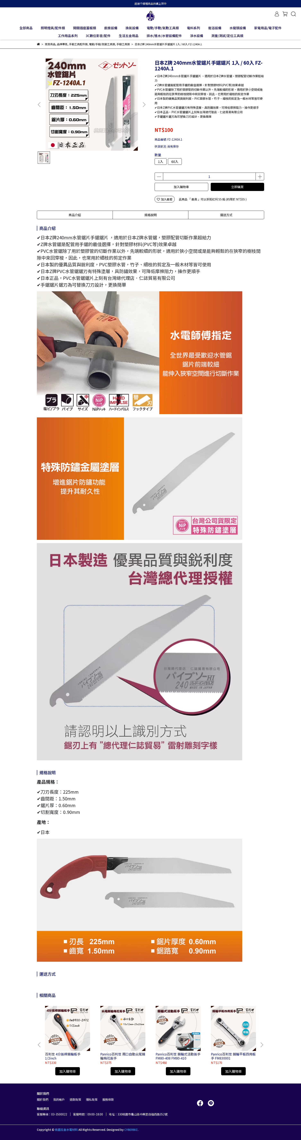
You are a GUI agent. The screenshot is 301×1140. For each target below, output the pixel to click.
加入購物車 (181, 187)
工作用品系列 (68, 35)
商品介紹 (75, 215)
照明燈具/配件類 (53, 28)
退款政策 (75, 1099)
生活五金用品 (128, 35)
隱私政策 (91, 1099)
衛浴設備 (214, 28)
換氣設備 (132, 28)
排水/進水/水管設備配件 (164, 35)
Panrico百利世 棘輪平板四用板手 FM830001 (233, 1056)
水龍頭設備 (238, 28)
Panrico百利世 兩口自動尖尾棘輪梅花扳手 (122, 1056)
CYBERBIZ (131, 1130)
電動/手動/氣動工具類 (163, 28)
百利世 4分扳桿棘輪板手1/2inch (62, 1056)
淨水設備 (196, 35)
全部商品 (26, 28)
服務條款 (108, 1099)
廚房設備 (110, 28)
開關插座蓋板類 (84, 28)
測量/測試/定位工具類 (227, 35)
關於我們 (42, 1099)
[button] (143, 104)
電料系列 (193, 28)
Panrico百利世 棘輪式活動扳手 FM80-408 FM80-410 (178, 1056)
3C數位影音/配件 (98, 35)
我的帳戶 (59, 1099)
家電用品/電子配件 (268, 28)
